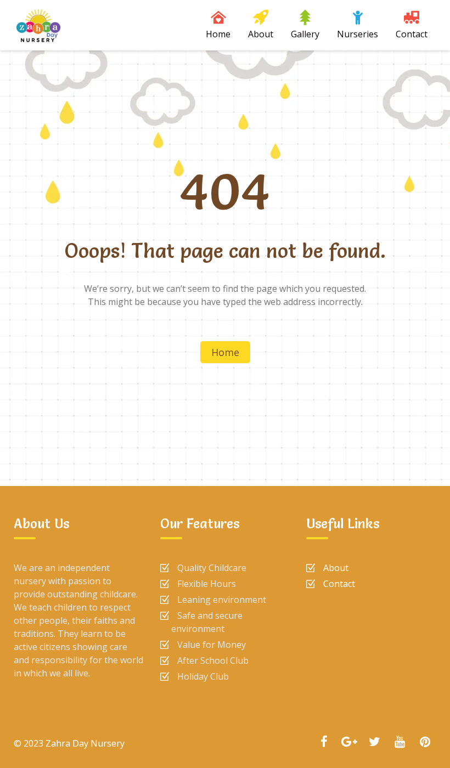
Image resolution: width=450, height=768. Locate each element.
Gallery (305, 34)
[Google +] (349, 743)
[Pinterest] (425, 743)
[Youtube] (399, 743)
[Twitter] (374, 743)
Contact (412, 34)
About (260, 34)
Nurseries (357, 34)
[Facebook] (324, 743)
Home (218, 34)
